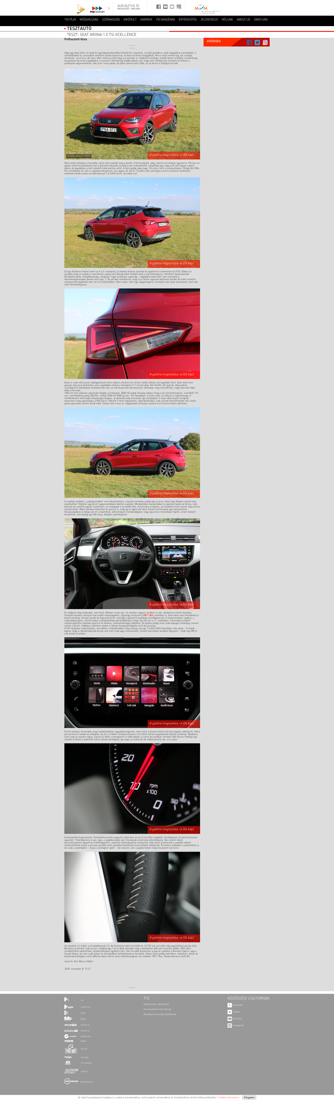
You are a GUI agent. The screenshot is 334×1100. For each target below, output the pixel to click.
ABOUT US (243, 19)
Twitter (236, 1012)
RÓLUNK (227, 19)
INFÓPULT (130, 19)
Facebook (237, 1005)
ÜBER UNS (261, 19)
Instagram (238, 1025)
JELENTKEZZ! (209, 19)
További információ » (229, 1097)
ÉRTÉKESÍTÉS (188, 19)
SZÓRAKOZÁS (111, 19)
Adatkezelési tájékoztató (156, 1004)
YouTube (237, 1018)
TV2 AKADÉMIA (165, 19)
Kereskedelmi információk (157, 1009)
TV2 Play (70, 19)
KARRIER (146, 19)
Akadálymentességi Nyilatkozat (160, 1014)
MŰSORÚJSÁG (89, 19)
